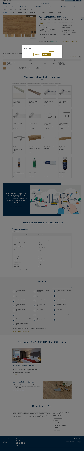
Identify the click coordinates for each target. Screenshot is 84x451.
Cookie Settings (37, 54)
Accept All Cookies (46, 54)
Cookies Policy (51, 51)
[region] (42, 51)
